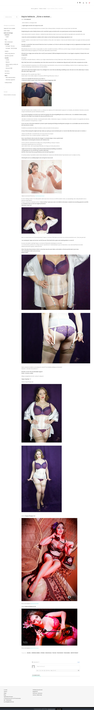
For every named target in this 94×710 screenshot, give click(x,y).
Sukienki (6, 51)
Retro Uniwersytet (9, 42)
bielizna (29, 652)
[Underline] (41, 670)
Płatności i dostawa (37, 693)
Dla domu (7, 71)
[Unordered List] (46, 670)
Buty (6, 39)
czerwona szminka (35, 652)
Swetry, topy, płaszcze (10, 53)
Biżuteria (8, 62)
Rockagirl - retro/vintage (11, 48)
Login (78, 662)
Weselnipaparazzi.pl (39, 196)
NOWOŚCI (7, 35)
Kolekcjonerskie (8, 82)
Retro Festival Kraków (10, 77)
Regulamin (35, 691)
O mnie (5, 689)
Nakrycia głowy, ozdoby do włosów (12, 65)
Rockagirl (7, 44)
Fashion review (42, 8)
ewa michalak (48, 652)
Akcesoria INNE (9, 68)
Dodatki (6, 58)
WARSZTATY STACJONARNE (9, 28)
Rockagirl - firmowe (10, 46)
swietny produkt (74, 652)
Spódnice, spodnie (9, 55)
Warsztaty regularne (10, 79)
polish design (60, 652)
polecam (54, 652)
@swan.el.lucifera (35, 603)
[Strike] (43, 670)
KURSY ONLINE (7, 30)
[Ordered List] (44, 670)
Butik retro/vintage (8, 33)
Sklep (5, 693)
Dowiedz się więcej (51, 709)
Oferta (5, 691)
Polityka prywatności (37, 689)
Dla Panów (7, 73)
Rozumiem (59, 709)
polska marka (67, 652)
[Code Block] (50, 670)
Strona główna (34, 8)
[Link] (51, 670)
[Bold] (37, 670)
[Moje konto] (83, 3)
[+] (55, 670)
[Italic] (39, 670)
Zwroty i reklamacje (37, 695)
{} (53, 670)
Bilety (6, 75)
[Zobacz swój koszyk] (86, 3)
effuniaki (43, 652)
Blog (5, 695)
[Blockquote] (48, 670)
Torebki (7, 59)
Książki (7, 36)
